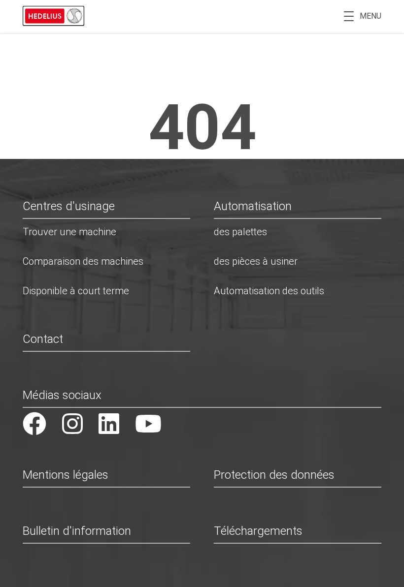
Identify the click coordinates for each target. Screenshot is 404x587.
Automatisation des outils (269, 291)
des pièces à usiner (256, 261)
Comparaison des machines (83, 261)
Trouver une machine (69, 232)
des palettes (240, 232)
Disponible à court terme (76, 291)
